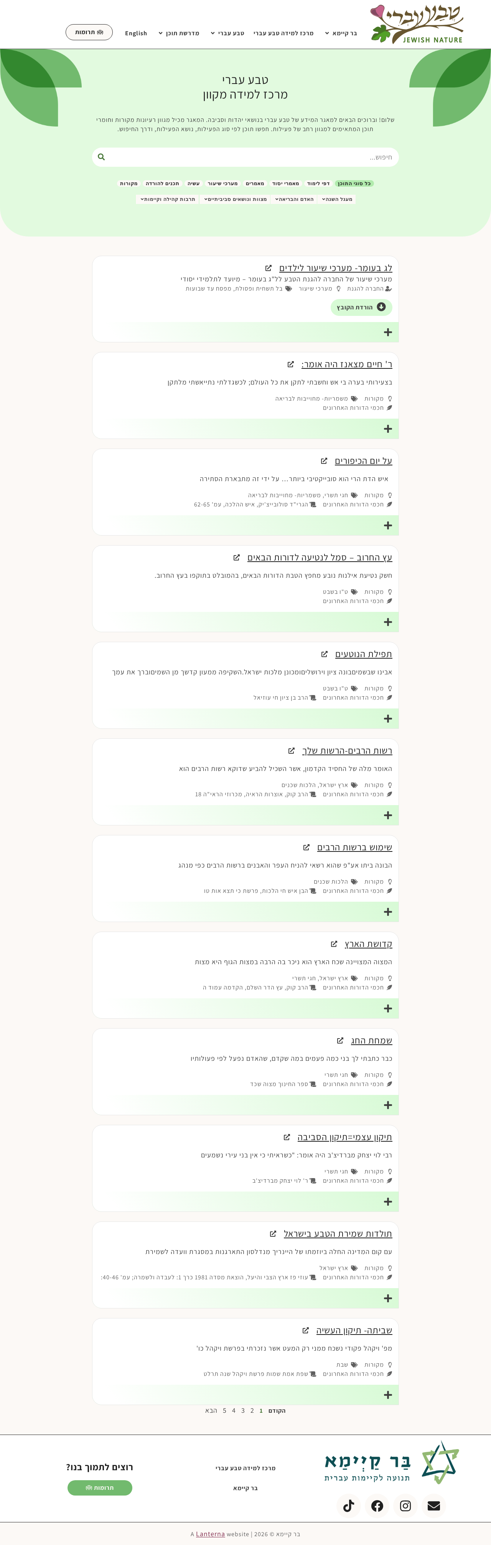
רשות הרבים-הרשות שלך (347, 750)
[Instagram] (405, 1506)
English (136, 33)
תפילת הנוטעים (363, 654)
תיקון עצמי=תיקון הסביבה (345, 1137)
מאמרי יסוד (285, 183)
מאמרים (255, 183)
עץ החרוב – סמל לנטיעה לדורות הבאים (319, 557)
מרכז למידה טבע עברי (284, 33)
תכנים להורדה (163, 183)
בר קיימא (345, 33)
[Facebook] (377, 1506)
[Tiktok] (348, 1506)
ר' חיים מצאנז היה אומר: (347, 364)
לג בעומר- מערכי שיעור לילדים (335, 267)
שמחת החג (371, 1040)
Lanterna (210, 1533)
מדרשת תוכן (182, 33)
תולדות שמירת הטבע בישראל (338, 1233)
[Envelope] (434, 1506)
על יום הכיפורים (363, 460)
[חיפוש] (101, 157)
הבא (211, 1410)
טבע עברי (231, 33)
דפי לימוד (318, 183)
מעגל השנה (339, 199)
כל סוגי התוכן (354, 183)
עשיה (194, 183)
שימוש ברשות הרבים (354, 847)
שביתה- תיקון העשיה (354, 1330)
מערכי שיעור (223, 183)
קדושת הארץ (368, 943)
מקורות (129, 183)
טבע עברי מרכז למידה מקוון (245, 86)
